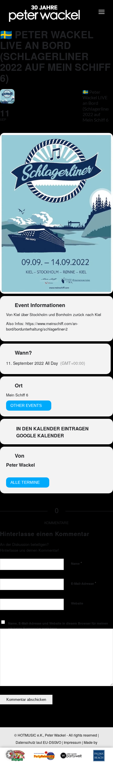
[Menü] (102, 12)
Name (76, 563)
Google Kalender (40, 435)
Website (77, 603)
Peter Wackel (20, 464)
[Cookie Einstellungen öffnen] (10, 757)
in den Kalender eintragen (52, 428)
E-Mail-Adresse (83, 583)
